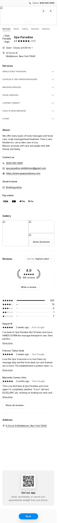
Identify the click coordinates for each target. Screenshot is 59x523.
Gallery (25, 29)
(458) (33, 41)
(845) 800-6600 (47, 3)
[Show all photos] (28, 15)
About (16, 29)
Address (46, 29)
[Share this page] (43, 10)
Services (6, 29)
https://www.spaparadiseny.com (23, 173)
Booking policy (14, 187)
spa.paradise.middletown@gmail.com (26, 168)
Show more (7, 343)
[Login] (50, 10)
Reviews (35, 29)
